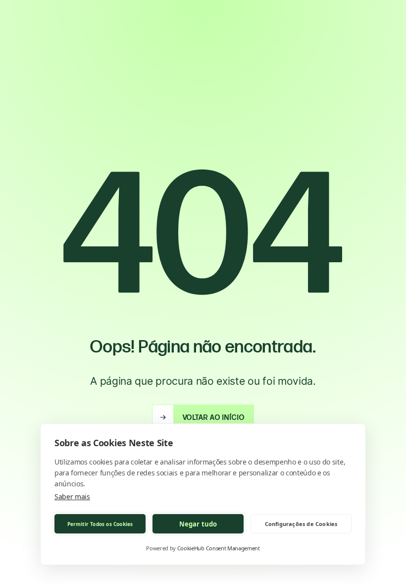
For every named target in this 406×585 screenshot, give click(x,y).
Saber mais (72, 496)
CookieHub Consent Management (218, 548)
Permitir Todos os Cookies (100, 524)
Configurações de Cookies (301, 523)
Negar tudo (198, 524)
